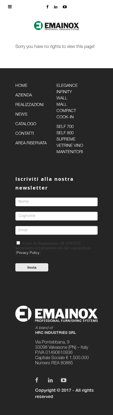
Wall (61, 98)
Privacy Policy (27, 253)
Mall (61, 105)
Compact (66, 111)
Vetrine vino (69, 146)
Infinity (64, 92)
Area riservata (31, 143)
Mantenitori (69, 152)
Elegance (67, 86)
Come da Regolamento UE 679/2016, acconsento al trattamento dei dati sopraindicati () (53, 248)
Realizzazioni (29, 105)
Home (21, 86)
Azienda (23, 95)
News (21, 115)
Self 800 (65, 133)
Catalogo (25, 124)
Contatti (24, 134)
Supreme (65, 140)
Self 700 (65, 127)
